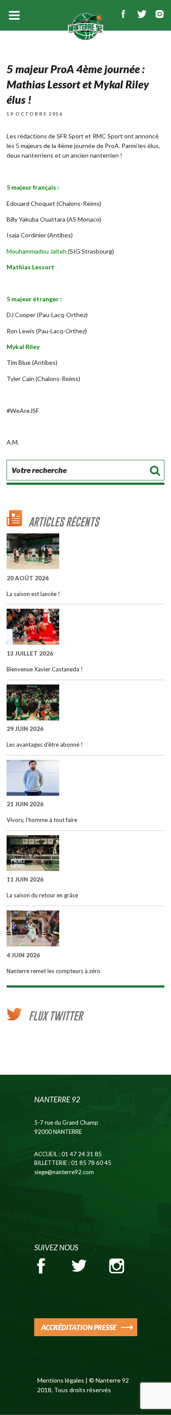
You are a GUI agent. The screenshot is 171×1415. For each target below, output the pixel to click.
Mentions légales (60, 1380)
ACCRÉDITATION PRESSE (78, 1327)
